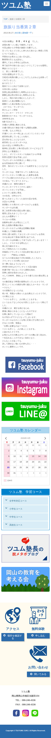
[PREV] (6, 438)
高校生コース (15, 525)
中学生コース (15, 517)
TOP (5, 19)
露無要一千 (27, 33)
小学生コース (15, 509)
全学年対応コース (18, 501)
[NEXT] (44, 438)
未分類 (18, 33)
